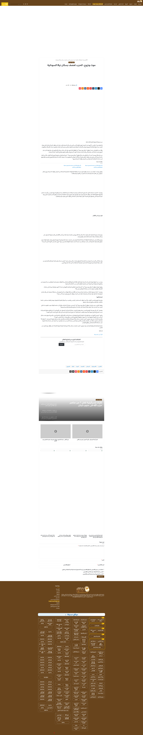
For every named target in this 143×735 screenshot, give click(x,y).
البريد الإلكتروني (100, 564)
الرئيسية (139, 4)
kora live (42, 657)
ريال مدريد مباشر (67, 653)
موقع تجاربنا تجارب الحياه (59, 632)
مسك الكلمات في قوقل (101, 652)
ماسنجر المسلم (97, 636)
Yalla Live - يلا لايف (42, 645)
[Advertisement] (71, 15)
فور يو (76, 699)
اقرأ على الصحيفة (98, 334)
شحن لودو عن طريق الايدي (76, 708)
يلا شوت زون (49, 707)
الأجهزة (126, 4)
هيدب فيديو (93, 683)
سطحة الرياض (66, 685)
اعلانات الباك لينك (76, 626)
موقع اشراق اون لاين (93, 644)
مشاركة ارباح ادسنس (93, 620)
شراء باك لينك (84, 619)
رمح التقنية (100, 685)
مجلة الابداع (93, 676)
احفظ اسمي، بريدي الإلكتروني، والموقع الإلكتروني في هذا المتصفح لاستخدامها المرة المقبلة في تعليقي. (82, 569)
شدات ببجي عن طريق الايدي (76, 688)
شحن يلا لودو (83, 708)
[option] (71, 407)
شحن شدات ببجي (83, 704)
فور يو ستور (76, 683)
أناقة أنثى (93, 670)
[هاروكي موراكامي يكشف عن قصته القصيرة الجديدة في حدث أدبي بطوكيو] (63, 492)
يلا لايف (63, 722)
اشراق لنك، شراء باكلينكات (84, 626)
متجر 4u (84, 687)
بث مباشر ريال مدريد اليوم (59, 718)
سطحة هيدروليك (59, 689)
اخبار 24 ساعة (76, 648)
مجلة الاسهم (100, 661)
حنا (83, 725)
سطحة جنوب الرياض (67, 696)
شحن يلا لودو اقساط (76, 669)
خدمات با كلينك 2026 (67, 632)
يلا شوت (66, 646)
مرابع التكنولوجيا (93, 656)
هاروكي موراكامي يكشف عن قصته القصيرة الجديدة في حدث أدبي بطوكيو (64, 536)
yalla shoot (59, 646)
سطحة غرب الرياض (59, 692)
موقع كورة (46, 677)
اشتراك (61, 344)
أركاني (100, 690)
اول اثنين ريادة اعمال (101, 620)
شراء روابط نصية (84, 623)
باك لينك (115, 4)
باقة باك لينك (100, 630)
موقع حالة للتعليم (84, 648)
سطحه (59, 684)
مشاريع (59, 635)
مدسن (93, 674)
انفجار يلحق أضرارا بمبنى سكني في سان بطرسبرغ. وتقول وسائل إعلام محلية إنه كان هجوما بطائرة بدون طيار (95, 536)
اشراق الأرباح (93, 696)
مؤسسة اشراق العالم (73, 4)
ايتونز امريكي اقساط (76, 696)
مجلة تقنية (84, 644)
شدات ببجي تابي (76, 662)
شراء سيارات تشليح (66, 703)
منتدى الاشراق (84, 633)
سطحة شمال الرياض (67, 692)
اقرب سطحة (59, 695)
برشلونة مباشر (59, 649)
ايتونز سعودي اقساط (84, 669)
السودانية (94, 366)
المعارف (100, 683)
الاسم (102, 560)
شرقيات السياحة (93, 694)
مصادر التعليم (76, 639)
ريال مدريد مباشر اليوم (50, 620)
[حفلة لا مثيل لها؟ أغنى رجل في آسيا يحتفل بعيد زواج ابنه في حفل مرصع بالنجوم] (48, 492)
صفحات (66, 4)
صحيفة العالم (76, 651)
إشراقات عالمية (79, 60)
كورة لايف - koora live (50, 692)
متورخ (100, 674)
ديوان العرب (66, 635)
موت (77, 366)
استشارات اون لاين (93, 680)
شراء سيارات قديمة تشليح (63, 710)
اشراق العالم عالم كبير (76, 630)
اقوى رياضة (83, 636)
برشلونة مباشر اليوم (42, 620)
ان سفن (100, 655)
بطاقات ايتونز (76, 711)
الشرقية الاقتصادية (93, 662)
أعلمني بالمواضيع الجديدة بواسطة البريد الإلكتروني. (93, 574)
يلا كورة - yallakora (42, 648)
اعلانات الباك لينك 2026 (76, 634)
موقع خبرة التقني (101, 671)
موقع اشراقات (100, 644)
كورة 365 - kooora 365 (50, 652)
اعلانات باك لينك (67, 639)
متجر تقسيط (76, 676)
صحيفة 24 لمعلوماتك (82, 4)
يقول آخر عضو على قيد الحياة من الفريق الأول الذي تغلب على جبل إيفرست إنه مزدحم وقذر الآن (80, 536)
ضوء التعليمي (100, 641)
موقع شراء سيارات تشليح (59, 703)
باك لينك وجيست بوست (84, 640)
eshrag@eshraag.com (77, 596)
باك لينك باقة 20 (59, 625)
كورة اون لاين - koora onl (50, 648)
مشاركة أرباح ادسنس (108, 4)
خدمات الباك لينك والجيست (66, 621)
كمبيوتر (130, 4)
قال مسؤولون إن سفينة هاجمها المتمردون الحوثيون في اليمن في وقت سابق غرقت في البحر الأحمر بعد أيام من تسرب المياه (83, 405)
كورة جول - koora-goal (49, 636)
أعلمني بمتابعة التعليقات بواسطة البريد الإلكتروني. (93, 571)
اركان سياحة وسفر (97, 647)
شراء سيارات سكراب (59, 700)
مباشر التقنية (93, 690)
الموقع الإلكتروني (66, 564)
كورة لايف (50, 659)
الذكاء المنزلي (121, 4)
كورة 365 (67, 715)
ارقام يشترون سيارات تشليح (67, 707)
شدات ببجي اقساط (83, 658)
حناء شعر (76, 721)
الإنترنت (135, 4)
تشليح (67, 699)
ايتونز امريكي (76, 665)
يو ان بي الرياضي (76, 645)
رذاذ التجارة (93, 685)
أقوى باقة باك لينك (59, 629)
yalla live (46, 627)
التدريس (83, 629)
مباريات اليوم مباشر (66, 649)
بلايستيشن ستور (84, 715)
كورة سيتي (59, 715)
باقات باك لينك (76, 623)
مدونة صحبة (100, 693)
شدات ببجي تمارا (76, 658)
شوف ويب (93, 659)
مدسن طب (76, 636)
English (89, 4)
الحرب (99, 366)
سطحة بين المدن (67, 689)
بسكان (87, 366)
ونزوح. (68, 366)
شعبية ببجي (83, 711)
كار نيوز (93, 668)
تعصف (82, 366)
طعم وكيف (101, 688)
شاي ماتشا (84, 727)
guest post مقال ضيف (59, 620)
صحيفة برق (93, 641)
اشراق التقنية (93, 652)
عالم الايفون (100, 665)
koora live (42, 639)
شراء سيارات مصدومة (59, 707)
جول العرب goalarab (67, 718)
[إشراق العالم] (139, 1)
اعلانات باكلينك (63, 641)
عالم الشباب (97, 625)
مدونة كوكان (93, 665)
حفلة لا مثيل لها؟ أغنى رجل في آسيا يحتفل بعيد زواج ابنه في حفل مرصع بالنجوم (48, 536)
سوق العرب (66, 624)
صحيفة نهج (100, 668)
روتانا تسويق (100, 676)
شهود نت (93, 688)
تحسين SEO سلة (93, 631)
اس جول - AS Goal (42, 652)
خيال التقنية (100, 659)
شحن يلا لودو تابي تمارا (76, 692)
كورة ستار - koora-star (42, 632)
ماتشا (76, 725)
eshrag (74, 85)
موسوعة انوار (100, 696)
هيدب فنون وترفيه (84, 652)
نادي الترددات (100, 679)
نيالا (72, 366)
